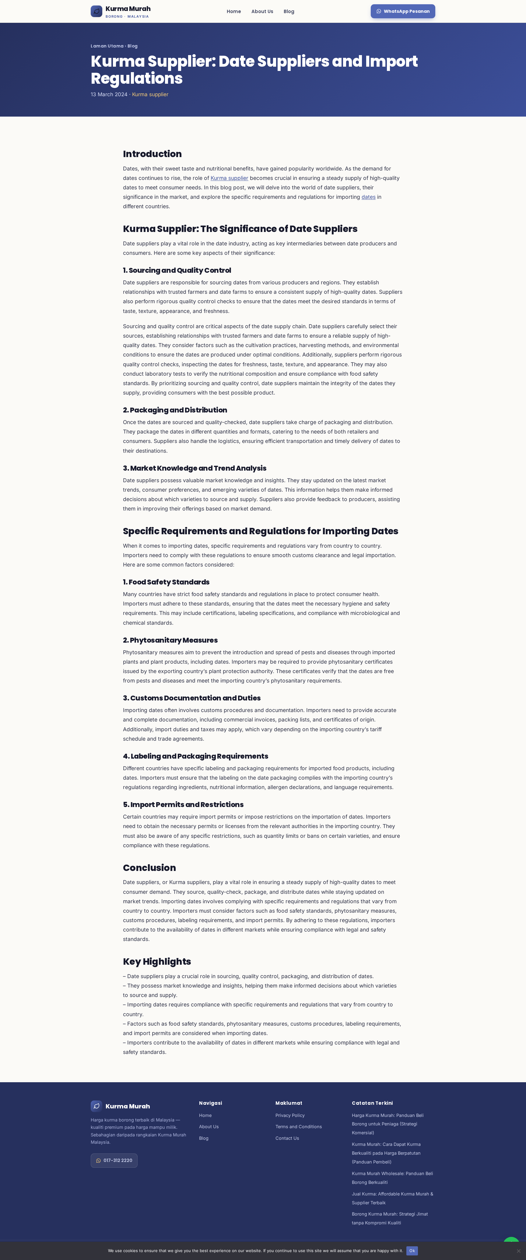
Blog (289, 11)
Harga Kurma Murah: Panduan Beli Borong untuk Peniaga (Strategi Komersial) (388, 1124)
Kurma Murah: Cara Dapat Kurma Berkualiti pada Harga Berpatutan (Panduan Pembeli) (386, 1153)
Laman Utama (107, 46)
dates (369, 197)
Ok (412, 1250)
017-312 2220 (117, 1160)
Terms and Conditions (298, 1126)
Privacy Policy (290, 1115)
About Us (262, 11)
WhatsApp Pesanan (407, 11)
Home (234, 11)
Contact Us (287, 1138)
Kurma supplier (150, 94)
